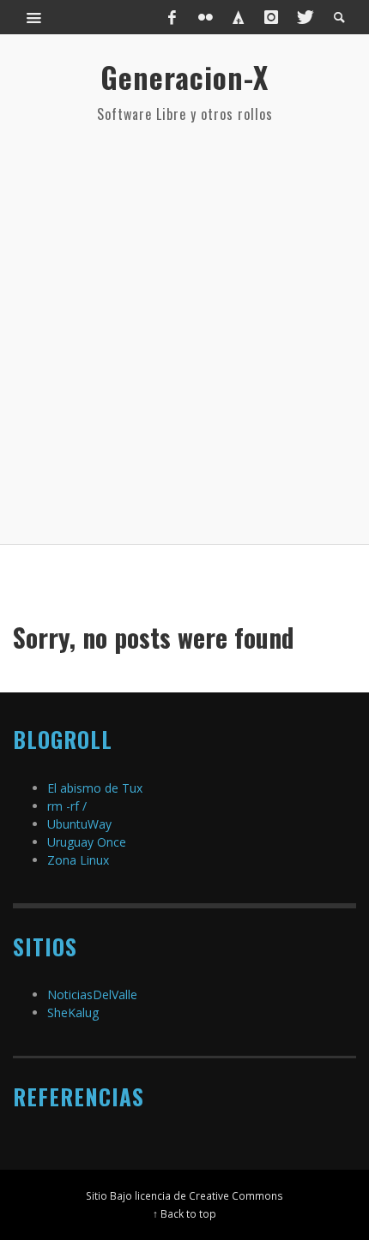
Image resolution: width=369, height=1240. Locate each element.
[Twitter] (303, 17)
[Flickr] (205, 17)
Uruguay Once (86, 842)
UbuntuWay (79, 824)
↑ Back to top (184, 1213)
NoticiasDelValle (92, 994)
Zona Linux (78, 860)
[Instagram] (271, 17)
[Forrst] (238, 17)
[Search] (34, 17)
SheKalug (73, 1012)
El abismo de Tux (94, 788)
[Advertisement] (184, 334)
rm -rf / (67, 806)
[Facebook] (172, 17)
